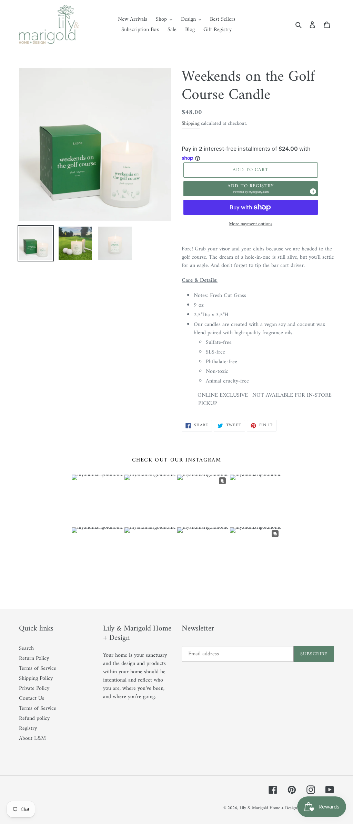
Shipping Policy (36, 678)
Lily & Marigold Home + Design (268, 808)
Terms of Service (37, 668)
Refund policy (34, 718)
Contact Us (31, 698)
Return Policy (34, 658)
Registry (28, 728)
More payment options (250, 224)
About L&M (32, 738)
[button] (250, 188)
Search (26, 648)
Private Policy (34, 688)
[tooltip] (313, 191)
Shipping (191, 123)
